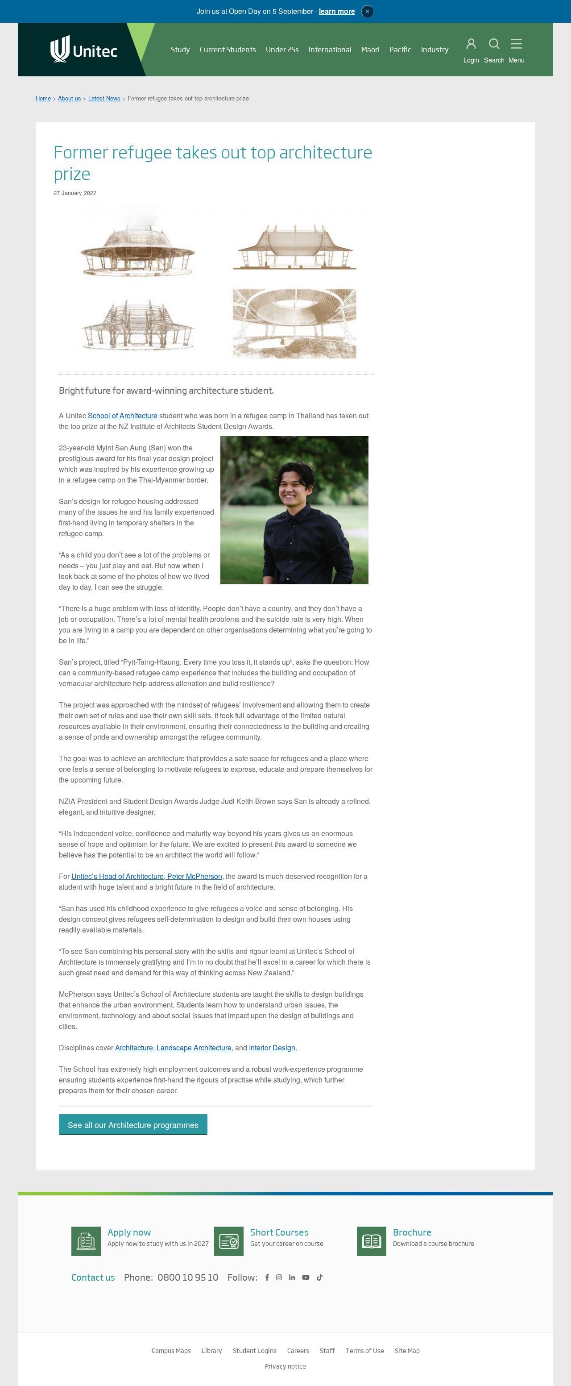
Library (212, 1350)
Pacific (400, 49)
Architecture (134, 1047)
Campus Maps (171, 1350)
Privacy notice (285, 1365)
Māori (370, 49)
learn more (337, 11)
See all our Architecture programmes (133, 1124)
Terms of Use (365, 1350)
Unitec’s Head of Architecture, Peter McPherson (146, 876)
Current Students (228, 49)
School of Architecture (122, 415)
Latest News (104, 98)
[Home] (83, 50)
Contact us (93, 1277)
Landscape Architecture (194, 1047)
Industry (435, 49)
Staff (327, 1350)
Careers (298, 1350)
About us (69, 98)
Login (471, 59)
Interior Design (272, 1047)
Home (43, 98)
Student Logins (255, 1350)
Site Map (407, 1350)
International (330, 49)
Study (180, 49)
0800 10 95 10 (188, 1277)
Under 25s (282, 49)
